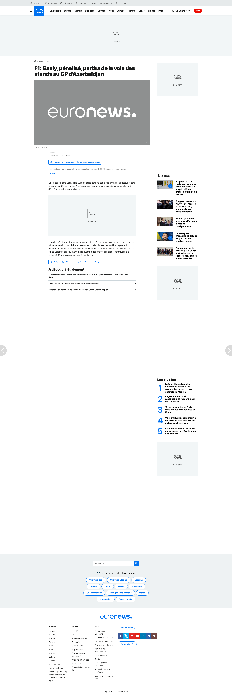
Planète (131, 10)
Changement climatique (121, 593)
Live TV (75, 631)
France (121, 586)
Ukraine (93, 586)
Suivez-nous (77, 646)
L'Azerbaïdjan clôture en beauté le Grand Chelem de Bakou (73, 283)
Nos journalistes (56, 668)
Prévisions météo (79, 638)
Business (89, 10)
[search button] (117, 3)
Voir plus (51, 173)
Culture (121, 10)
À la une (163, 176)
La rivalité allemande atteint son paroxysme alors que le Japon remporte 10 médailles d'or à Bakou (88, 275)
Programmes (54, 664)
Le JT (74, 635)
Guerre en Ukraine (118, 580)
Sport (48, 61)
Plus (97, 626)
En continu (55, 10)
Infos (41, 61)
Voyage (102, 10)
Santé (142, 10)
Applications (77, 649)
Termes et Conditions (104, 641)
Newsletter (126, 644)
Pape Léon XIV (125, 599)
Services (75, 626)
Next (111, 10)
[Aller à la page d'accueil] (39, 11)
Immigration (105, 599)
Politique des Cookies (104, 645)
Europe (67, 10)
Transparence (101, 655)
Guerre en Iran (95, 580)
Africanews (76, 663)
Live (198, 11)
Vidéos (151, 10)
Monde (78, 10)
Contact (98, 659)
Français (36, 3)
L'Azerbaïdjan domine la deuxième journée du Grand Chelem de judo (78, 290)
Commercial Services (104, 637)
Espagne (139, 580)
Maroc (142, 593)
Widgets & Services (80, 660)
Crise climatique (94, 593)
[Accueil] (35, 61)
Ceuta (107, 586)
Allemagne (137, 586)
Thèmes (52, 626)
